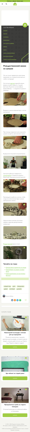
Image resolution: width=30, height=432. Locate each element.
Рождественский (7, 244)
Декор (6, 289)
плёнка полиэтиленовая (9, 59)
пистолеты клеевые (8, 43)
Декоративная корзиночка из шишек (16, 267)
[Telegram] (17, 301)
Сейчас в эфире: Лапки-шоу (15, 1)
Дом (14, 286)
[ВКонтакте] (12, 301)
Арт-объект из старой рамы (15, 373)
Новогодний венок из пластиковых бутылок (15, 274)
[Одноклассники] (15, 301)
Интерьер (12, 289)
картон (5, 33)
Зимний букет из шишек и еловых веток (15, 270)
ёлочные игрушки (8, 56)
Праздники (20, 286)
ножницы (5, 37)
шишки (5, 30)
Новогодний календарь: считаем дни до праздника (15, 333)
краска (5, 46)
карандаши (6, 40)
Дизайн (19, 289)
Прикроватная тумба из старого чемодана (15, 405)
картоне (12, 83)
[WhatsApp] (20, 301)
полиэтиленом (7, 175)
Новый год (7, 286)
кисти (4, 50)
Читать (15, 347)
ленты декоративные (9, 53)
